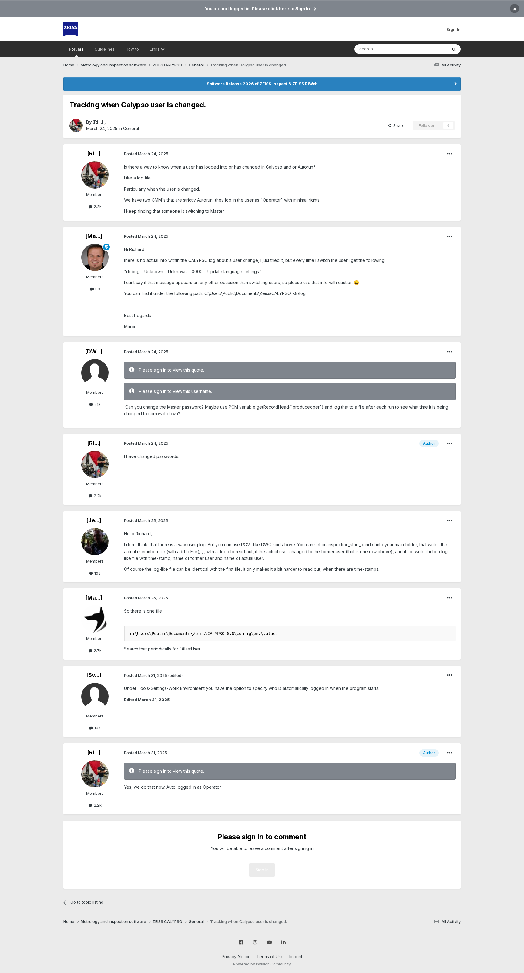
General (131, 128)
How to (132, 49)
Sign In (453, 29)
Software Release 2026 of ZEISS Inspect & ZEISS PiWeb (262, 83)
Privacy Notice (236, 956)
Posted (146, 153)
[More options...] (450, 154)
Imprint (295, 956)
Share (398, 125)
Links (155, 49)
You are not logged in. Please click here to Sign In (257, 8)
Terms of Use (270, 956)
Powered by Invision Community (262, 964)
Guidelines (105, 49)
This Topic (429, 49)
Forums (76, 49)
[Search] (454, 49)
